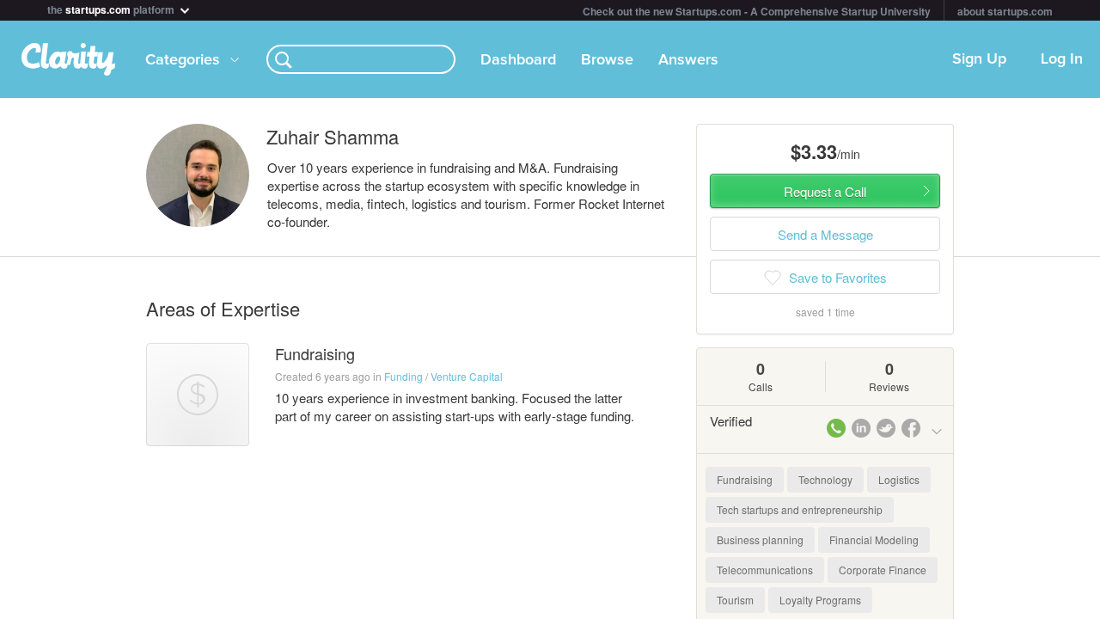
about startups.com (1005, 11)
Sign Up (979, 59)
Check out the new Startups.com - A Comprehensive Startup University (757, 11)
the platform (112, 8)
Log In (1062, 59)
